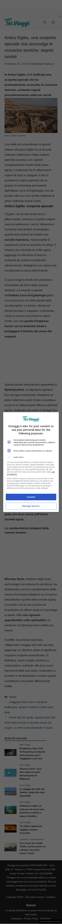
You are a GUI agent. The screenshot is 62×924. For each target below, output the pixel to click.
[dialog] (31, 462)
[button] (31, 457)
